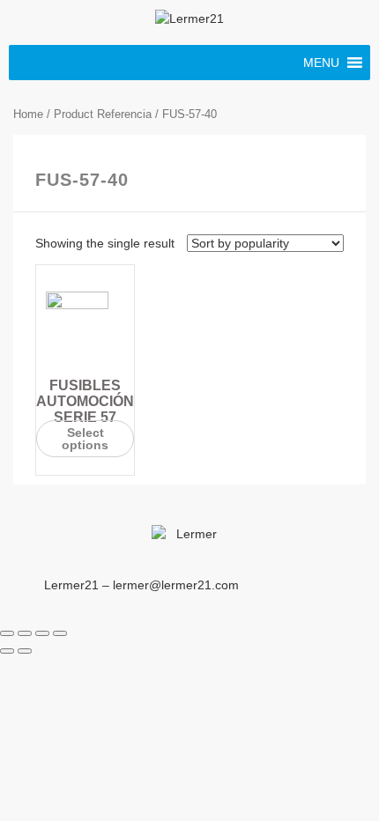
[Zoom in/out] (60, 633)
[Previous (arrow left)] (7, 651)
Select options (85, 438)
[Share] (25, 633)
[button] (321, 62)
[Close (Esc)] (7, 633)
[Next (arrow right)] (25, 651)
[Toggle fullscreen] (42, 633)
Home (28, 114)
